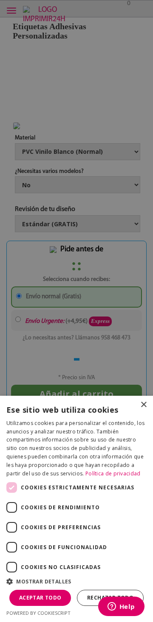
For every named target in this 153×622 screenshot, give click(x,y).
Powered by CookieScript (38, 613)
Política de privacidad (113, 473)
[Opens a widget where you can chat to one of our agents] (121, 607)
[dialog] (76, 311)
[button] (76, 581)
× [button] (143, 405)
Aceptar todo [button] (40, 597)
